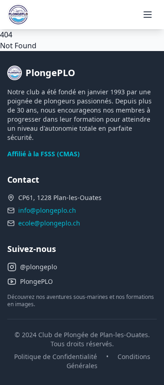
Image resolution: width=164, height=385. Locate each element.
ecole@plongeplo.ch (49, 223)
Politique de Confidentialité (55, 356)
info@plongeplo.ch (47, 210)
